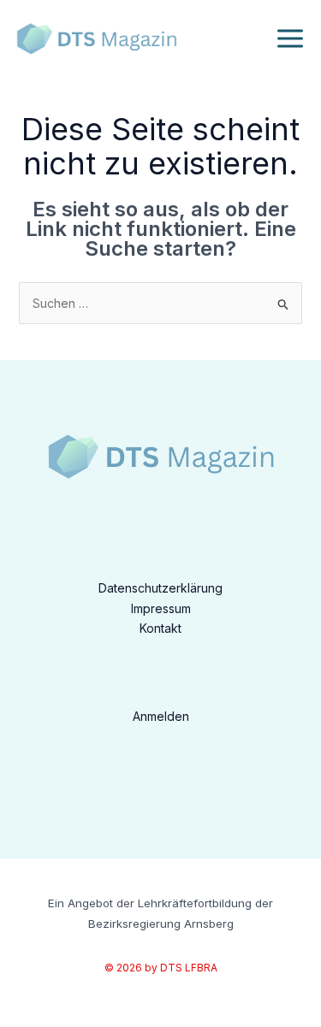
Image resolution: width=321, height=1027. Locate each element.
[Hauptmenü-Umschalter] (289, 39)
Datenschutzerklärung (160, 588)
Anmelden (161, 716)
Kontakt (160, 628)
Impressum (161, 608)
